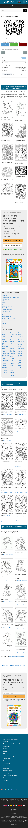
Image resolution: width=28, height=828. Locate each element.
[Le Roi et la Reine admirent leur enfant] (7, 549)
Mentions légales (10, 800)
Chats (3, 348)
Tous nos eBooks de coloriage (12, 245)
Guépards (12, 339)
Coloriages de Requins (8, 464)
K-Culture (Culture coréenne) (8, 318)
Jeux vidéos (5, 321)
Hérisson (12, 341)
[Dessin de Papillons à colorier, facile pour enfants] (7, 177)
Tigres (19, 362)
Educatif (4, 302)
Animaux (7, 14)
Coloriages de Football (21, 431)
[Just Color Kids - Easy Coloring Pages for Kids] (5, 805)
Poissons (20, 344)
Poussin (20, 346)
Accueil (2, 14)
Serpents (20, 355)
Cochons (4, 356)
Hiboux (11, 343)
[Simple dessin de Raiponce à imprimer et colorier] (21, 599)
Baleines (4, 336)
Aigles (3, 332)
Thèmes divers (5, 299)
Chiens (3, 351)
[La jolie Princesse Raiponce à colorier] (7, 574)
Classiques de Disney (7, 306)
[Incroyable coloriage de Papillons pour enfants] (21, 117)
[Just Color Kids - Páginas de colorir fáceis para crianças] (14, 805)
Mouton (11, 370)
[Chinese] (21, 805)
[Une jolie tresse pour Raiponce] (21, 550)
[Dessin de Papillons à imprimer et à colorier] (7, 160)
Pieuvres (20, 338)
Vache (19, 365)
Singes (19, 356)
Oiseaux (12, 372)
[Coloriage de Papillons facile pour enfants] (7, 115)
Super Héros (5, 314)
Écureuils (4, 369)
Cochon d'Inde (5, 353)
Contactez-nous (4, 800)
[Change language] (26, 2)
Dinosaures (4, 367)
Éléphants (4, 370)
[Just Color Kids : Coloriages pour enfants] (12, 1)
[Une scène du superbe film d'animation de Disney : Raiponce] (21, 622)
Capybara (4, 341)
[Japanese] (24, 805)
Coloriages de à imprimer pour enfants (14, 665)
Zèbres (19, 367)
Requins (20, 351)
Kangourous (13, 355)
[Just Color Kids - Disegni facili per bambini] (16, 805)
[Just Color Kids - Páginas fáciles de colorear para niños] (11, 805)
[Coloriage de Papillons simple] (21, 198)
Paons (19, 334)
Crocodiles (4, 363)
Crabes (3, 358)
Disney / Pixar (5, 307)
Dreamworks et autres (7, 309)
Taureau (20, 360)
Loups (11, 367)
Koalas (11, 356)
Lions (11, 365)
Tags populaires (24, 799)
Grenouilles (12, 338)
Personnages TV (6, 311)
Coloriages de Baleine (7, 414)
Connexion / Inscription (24, 2)
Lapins (11, 361)
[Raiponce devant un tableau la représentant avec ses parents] (21, 646)
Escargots (4, 372)
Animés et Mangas (6, 316)
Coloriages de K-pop (7, 515)
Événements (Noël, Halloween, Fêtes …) (11, 297)
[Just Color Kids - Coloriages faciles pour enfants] (8, 805)
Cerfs (3, 343)
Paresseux (20, 336)
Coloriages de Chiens (21, 516)
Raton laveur (21, 348)
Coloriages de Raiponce (8, 554)
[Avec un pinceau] (7, 597)
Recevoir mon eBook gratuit (14, 696)
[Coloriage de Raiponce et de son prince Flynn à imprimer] (7, 622)
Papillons (12, 14)
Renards (20, 350)
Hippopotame (13, 345)
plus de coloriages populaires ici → (17, 656)
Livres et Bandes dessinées (8, 320)
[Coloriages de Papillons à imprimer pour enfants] (2, 665)
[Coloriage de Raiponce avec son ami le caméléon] (7, 647)
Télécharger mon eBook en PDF (13, 240)
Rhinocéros (20, 353)
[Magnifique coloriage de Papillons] (21, 160)
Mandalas (4, 295)
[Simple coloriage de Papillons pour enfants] (21, 138)
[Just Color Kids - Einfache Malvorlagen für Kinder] (19, 805)
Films (3, 313)
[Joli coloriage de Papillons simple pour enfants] (7, 137)
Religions (4, 323)
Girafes (11, 336)
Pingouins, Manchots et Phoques (21, 341)
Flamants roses (13, 334)
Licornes (12, 363)
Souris (19, 358)
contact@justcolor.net (21, 821)
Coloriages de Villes (7, 440)
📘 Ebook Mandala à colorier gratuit (9, 789)
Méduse (12, 368)
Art (2, 304)
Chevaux (4, 350)
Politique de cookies (18, 800)
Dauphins (4, 365)
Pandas (20, 332)
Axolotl (3, 334)
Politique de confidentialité (14, 700)
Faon (11, 332)
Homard (12, 346)
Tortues (19, 363)
